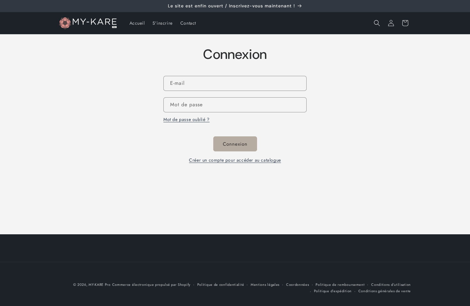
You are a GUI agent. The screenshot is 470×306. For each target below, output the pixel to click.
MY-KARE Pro (100, 284)
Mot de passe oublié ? (186, 119)
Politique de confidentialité (220, 284)
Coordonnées (297, 284)
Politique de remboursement (340, 284)
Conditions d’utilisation (391, 284)
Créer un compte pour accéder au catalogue (235, 160)
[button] (377, 23)
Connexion (235, 144)
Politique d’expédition (333, 291)
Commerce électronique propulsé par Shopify (151, 284)
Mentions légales (265, 284)
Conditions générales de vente (384, 291)
